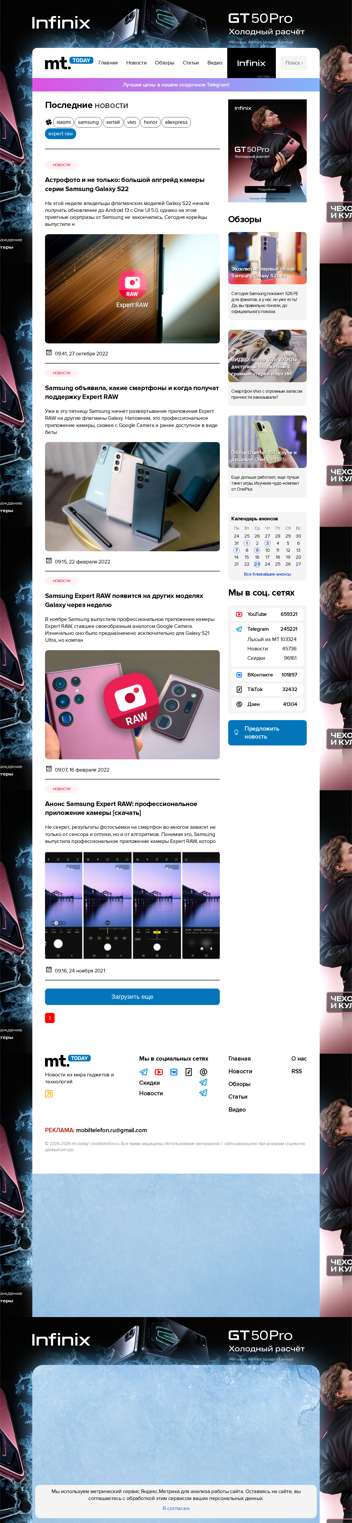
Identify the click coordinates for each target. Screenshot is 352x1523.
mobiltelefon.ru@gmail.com (111, 1130)
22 (247, 564)
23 (257, 564)
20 (298, 557)
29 (288, 536)
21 (236, 564)
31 (236, 543)
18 (278, 557)
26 (257, 536)
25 (247, 536)
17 (268, 557)
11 (277, 550)
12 (288, 550)
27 (267, 536)
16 (257, 557)
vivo (131, 122)
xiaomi (63, 122)
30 (298, 536)
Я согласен (176, 1508)
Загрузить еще (132, 996)
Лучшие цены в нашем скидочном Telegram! (176, 84)
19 (288, 557)
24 (236, 536)
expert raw (60, 133)
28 (277, 536)
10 (268, 550)
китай (113, 122)
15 (247, 557)
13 (298, 550)
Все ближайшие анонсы (267, 574)
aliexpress (176, 122)
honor (151, 122)
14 (236, 557)
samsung (88, 122)
